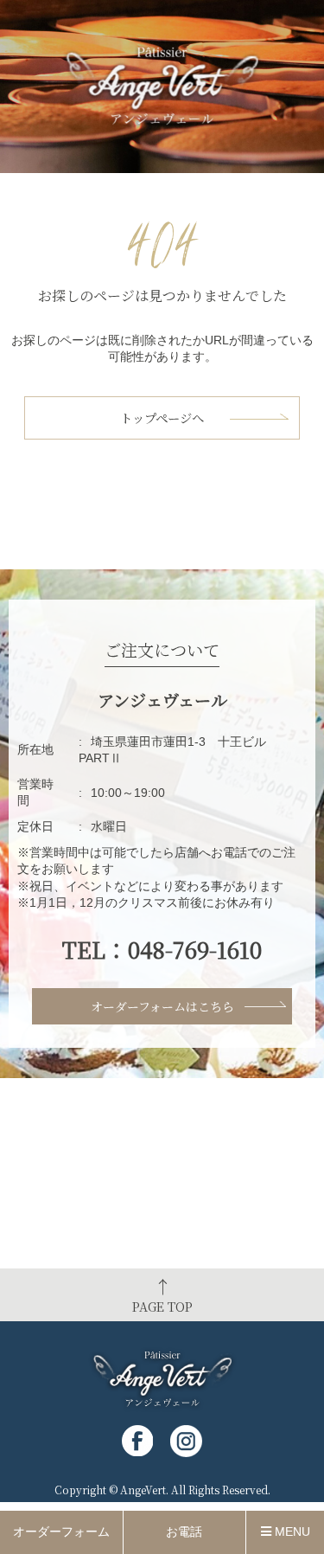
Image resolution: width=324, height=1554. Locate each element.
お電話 (184, 1531)
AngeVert (143, 1489)
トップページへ (162, 417)
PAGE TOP (162, 1294)
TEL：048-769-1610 (162, 949)
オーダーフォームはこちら (162, 1006)
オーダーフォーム (61, 1531)
